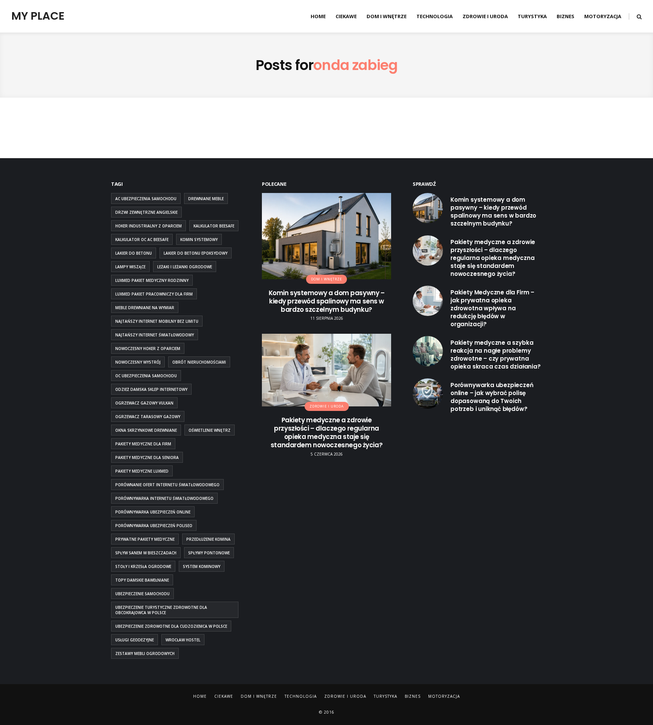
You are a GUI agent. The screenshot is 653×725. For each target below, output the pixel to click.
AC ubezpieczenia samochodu (145, 198)
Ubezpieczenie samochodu (142, 593)
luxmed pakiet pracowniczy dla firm (154, 294)
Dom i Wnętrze (387, 16)
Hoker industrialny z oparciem (148, 226)
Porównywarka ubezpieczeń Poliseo (153, 525)
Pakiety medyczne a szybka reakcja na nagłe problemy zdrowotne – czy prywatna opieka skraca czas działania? (495, 354)
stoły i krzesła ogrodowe (143, 566)
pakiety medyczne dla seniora (147, 457)
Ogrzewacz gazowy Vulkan (144, 403)
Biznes (565, 16)
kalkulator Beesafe (213, 226)
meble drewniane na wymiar (144, 307)
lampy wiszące (130, 266)
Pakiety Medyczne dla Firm (143, 444)
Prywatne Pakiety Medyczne (145, 539)
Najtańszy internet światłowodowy (154, 335)
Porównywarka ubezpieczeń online (152, 512)
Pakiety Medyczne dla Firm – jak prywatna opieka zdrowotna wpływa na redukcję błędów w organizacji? (492, 308)
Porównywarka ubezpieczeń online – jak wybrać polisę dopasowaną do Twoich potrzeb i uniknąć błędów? (492, 397)
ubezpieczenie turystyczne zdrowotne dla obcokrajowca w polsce (161, 610)
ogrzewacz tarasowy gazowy (147, 416)
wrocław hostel (183, 640)
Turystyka (532, 16)
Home (318, 16)
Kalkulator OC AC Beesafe (142, 239)
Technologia (434, 16)
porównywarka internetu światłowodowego (164, 498)
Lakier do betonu (133, 253)
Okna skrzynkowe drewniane (146, 430)
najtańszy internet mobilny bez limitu (156, 321)
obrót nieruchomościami (199, 362)
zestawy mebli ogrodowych (145, 653)
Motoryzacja (602, 16)
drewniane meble (206, 198)
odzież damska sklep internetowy (151, 389)
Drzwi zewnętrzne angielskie (146, 212)
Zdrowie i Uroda (485, 16)
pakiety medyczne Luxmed (142, 471)
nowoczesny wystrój (138, 362)
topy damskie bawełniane (142, 580)
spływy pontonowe (209, 552)
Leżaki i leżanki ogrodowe (184, 266)
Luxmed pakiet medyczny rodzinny (152, 280)
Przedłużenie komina (208, 539)
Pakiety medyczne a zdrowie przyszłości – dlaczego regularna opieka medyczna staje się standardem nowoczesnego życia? (326, 432)
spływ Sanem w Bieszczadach (145, 552)
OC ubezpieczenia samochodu (146, 375)
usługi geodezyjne (134, 640)
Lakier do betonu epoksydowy (195, 253)
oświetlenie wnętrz (210, 430)
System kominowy (201, 566)
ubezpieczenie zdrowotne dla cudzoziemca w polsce (171, 626)
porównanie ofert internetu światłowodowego (167, 484)
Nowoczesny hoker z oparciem (147, 348)
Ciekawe (346, 16)
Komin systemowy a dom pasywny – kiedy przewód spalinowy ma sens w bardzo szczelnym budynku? (327, 301)
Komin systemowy (199, 239)
